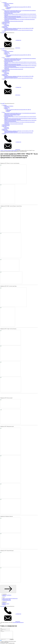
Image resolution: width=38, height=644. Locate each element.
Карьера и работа (5, 27)
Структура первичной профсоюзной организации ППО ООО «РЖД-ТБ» (18, 54)
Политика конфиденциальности (18, 622)
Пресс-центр (4, 23)
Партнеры (4, 602)
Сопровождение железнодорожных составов (11, 12)
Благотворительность (6, 70)
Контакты (8, 8)
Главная (1, 150)
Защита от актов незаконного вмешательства (10, 598)
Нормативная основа (5, 124)
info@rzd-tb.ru (17, 47)
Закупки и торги (7, 5)
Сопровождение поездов (6, 600)
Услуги (3, 9)
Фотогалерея (6, 24)
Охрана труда (6, 4)
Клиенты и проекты (5, 603)
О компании (4, 2)
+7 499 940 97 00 (18, 40)
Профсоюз (6, 108)
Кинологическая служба (8, 13)
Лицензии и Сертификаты (8, 3)
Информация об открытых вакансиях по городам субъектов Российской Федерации (18, 30)
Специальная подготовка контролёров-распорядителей (13, 21)
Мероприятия (8, 7)
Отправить (11, 639)
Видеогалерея (6, 25)
